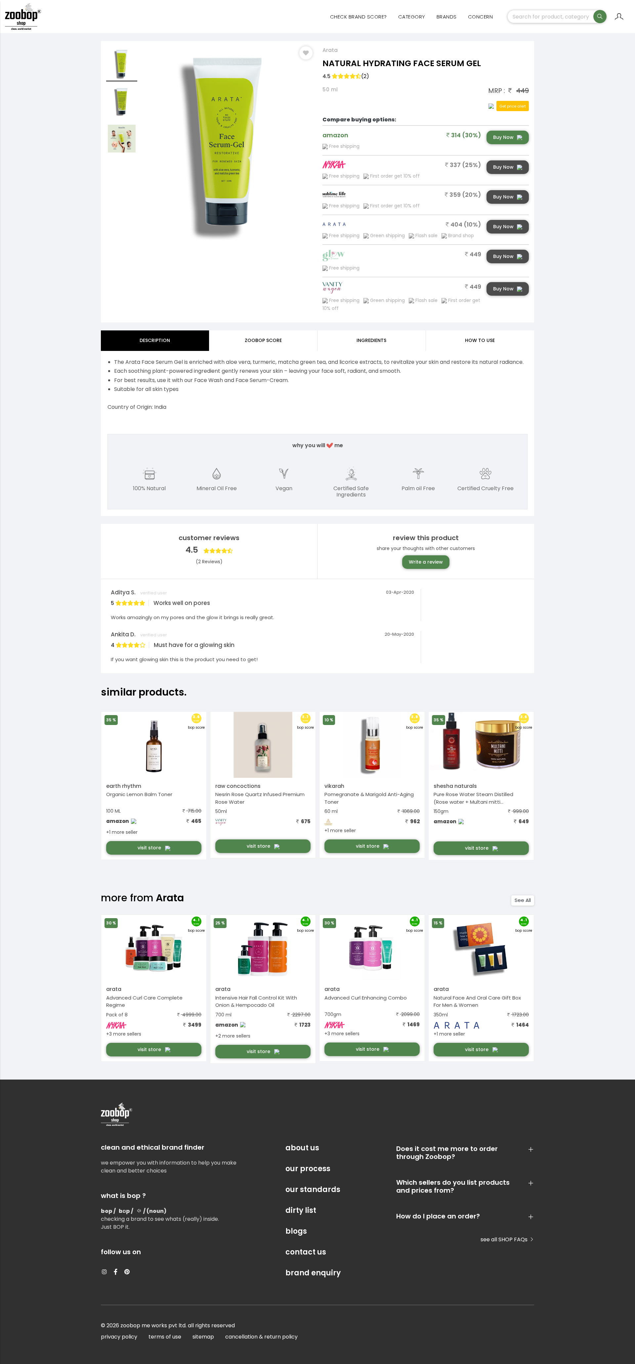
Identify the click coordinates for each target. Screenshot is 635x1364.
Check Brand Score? (358, 16)
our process (307, 1169)
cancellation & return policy (261, 1337)
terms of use (164, 1337)
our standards (312, 1189)
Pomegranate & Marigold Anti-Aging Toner (369, 798)
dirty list (300, 1210)
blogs (296, 1231)
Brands (447, 16)
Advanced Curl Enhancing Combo (365, 997)
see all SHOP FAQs (505, 1239)
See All (523, 900)
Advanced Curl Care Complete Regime (144, 1001)
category (411, 16)
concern (480, 16)
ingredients (371, 340)
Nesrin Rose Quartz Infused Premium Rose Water (260, 798)
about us (302, 1148)
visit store (150, 847)
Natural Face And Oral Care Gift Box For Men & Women (477, 1001)
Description (155, 340)
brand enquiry (313, 1273)
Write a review (426, 562)
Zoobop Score (263, 340)
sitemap (203, 1337)
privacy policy (119, 1337)
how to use (480, 340)
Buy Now (503, 137)
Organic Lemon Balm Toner (139, 794)
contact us (305, 1252)
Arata (330, 50)
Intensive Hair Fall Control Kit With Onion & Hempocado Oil (256, 1001)
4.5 (345, 76)
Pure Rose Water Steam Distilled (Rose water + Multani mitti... (473, 798)
